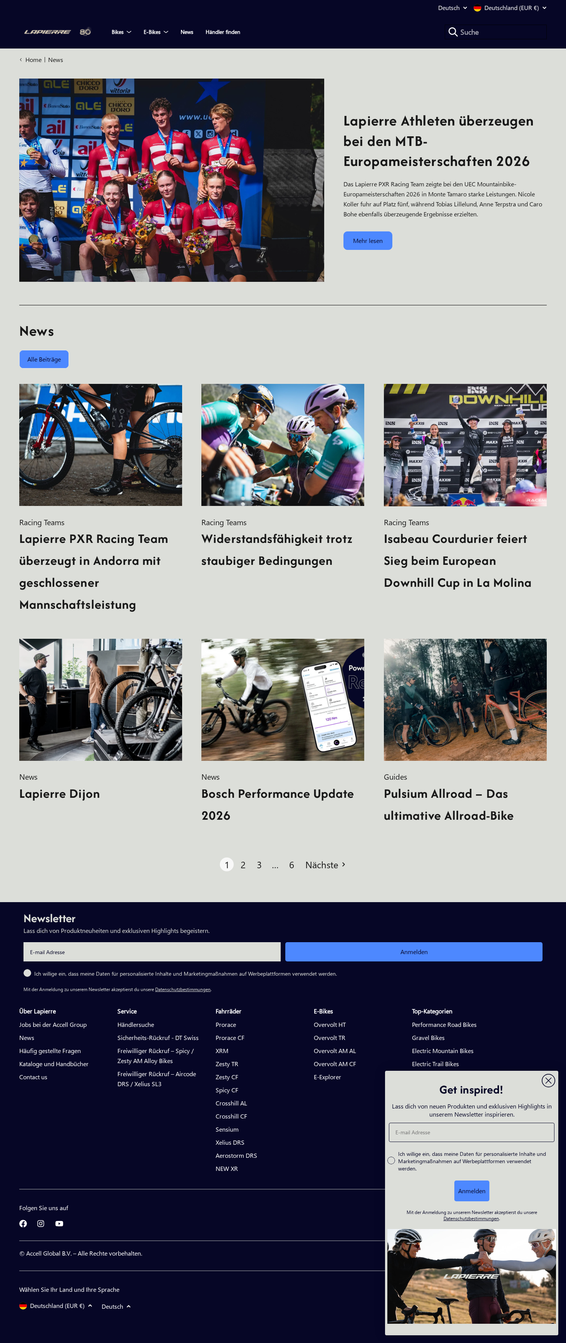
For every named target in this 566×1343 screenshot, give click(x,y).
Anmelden (414, 952)
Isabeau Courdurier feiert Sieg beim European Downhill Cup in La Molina (458, 560)
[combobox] (496, 32)
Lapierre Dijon (59, 793)
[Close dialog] (548, 1080)
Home (33, 59)
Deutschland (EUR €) (511, 8)
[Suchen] (453, 32)
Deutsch (449, 8)
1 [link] (226, 864)
